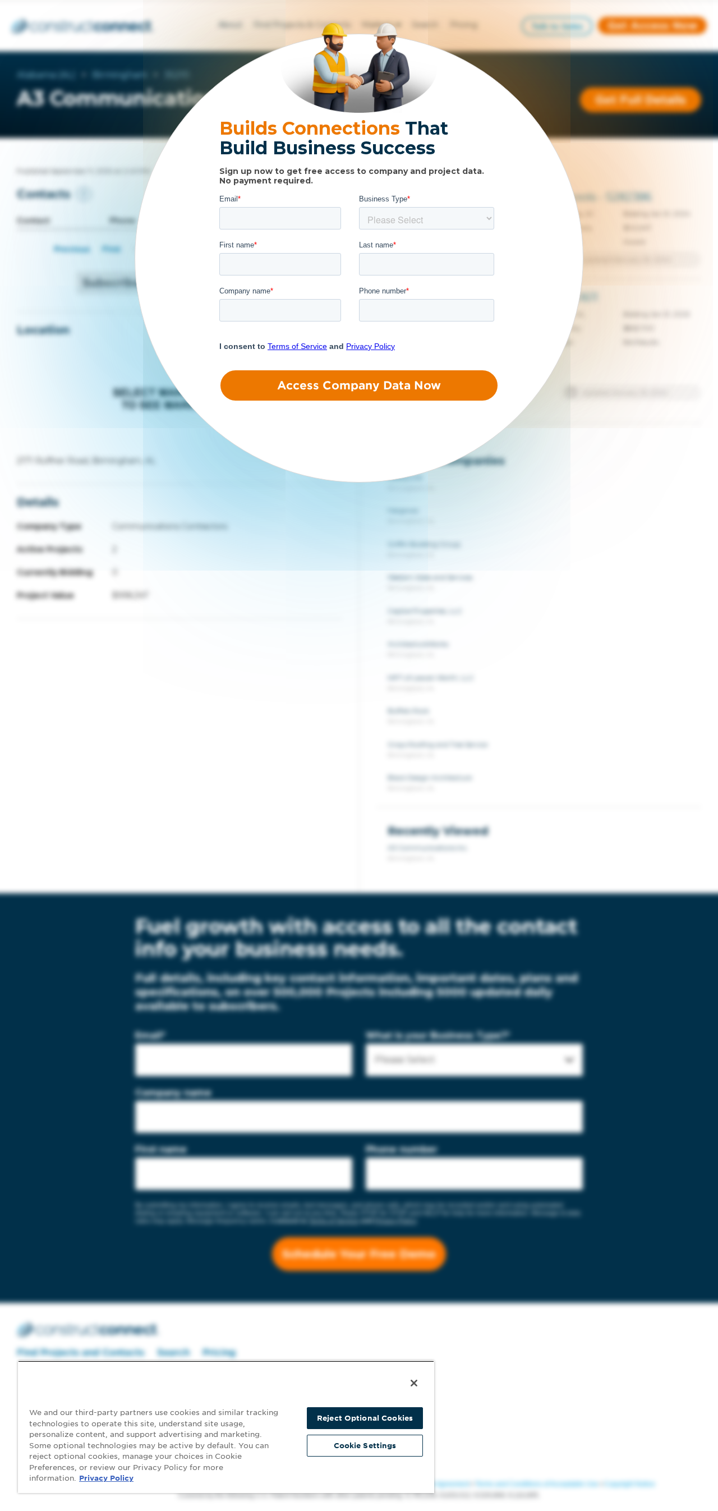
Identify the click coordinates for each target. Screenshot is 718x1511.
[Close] (414, 1383)
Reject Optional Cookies (365, 1418)
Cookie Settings (365, 1445)
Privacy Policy (106, 1478)
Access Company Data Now (359, 385)
